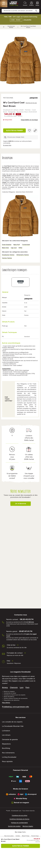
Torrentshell (26, 244)
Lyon (21, 687)
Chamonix (14, 687)
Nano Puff (16, 244)
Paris (27, 687)
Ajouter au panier (14, 130)
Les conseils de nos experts (12, 722)
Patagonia (8, 98)
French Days (35, 836)
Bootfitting (6, 748)
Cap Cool (14, 248)
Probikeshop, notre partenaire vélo (15, 707)
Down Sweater (6, 244)
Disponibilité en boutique (29, 120)
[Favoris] (29, 130)
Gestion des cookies (14, 826)
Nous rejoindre (7, 761)
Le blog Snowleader (9, 757)
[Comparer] (35, 130)
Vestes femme (7, 258)
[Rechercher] (38, 9)
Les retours (6, 735)
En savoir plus (7, 145)
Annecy (5, 687)
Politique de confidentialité (19, 822)
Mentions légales (28, 826)
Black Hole (5, 248)
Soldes (18, 836)
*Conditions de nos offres (19, 815)
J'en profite (27, 20)
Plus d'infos (6, 702)
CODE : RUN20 (15, 20)
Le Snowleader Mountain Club (12, 726)
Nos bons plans (9, 836)
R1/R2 (20, 248)
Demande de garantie (10, 739)
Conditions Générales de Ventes (19, 819)
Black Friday (25, 836)
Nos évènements (8, 753)
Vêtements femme (22, 255)
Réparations (6, 744)
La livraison (6, 731)
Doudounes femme (11, 27)
